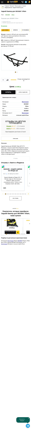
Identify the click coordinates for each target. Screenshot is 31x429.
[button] (6, 234)
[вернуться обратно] (2, 7)
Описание (15, 138)
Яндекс (9, 126)
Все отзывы (15, 198)
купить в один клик (23, 92)
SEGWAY (7, 14)
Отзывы (15, 158)
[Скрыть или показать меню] (2, 2)
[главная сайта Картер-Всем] (12, 1)
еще (4, 187)
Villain (12, 14)
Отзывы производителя (24, 79)
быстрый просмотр (10, 231)
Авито (8, 128)
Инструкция (25, 101)
